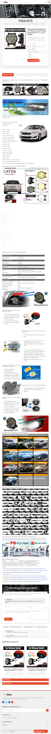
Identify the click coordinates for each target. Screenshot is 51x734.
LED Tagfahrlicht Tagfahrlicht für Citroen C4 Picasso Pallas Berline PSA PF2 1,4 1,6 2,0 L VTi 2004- (24, 602)
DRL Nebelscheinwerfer (21, 23)
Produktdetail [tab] (8, 74)
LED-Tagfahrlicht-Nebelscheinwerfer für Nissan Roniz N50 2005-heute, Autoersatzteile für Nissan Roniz (26, 669)
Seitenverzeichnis (29, 729)
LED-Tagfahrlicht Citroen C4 (16, 626)
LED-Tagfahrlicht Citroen (28, 626)
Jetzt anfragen (32, 60)
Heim (7, 23)
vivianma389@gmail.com (13, 717)
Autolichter (12, 23)
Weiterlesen (24, 676)
